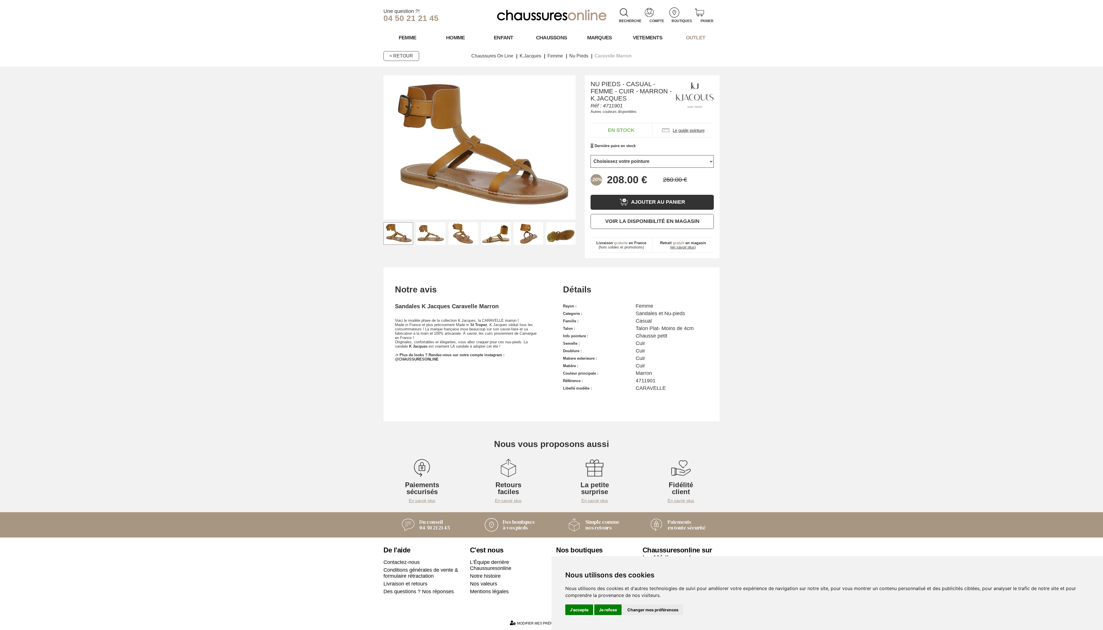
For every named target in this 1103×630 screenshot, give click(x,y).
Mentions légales (489, 591)
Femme (407, 38)
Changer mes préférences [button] (652, 609)
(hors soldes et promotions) (621, 245)
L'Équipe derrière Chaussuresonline (490, 565)
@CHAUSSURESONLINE (417, 359)
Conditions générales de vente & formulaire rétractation (420, 573)
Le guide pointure (689, 130)
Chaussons (551, 38)
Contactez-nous (401, 562)
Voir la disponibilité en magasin (652, 221)
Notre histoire (485, 576)
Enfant (503, 38)
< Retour (401, 55)
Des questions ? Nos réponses (418, 591)
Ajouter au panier (658, 202)
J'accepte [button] (579, 609)
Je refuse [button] (608, 609)
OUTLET (695, 38)
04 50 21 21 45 (411, 18)
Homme (455, 38)
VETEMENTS (648, 38)
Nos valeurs (483, 584)
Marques (599, 38)
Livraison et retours (405, 584)
